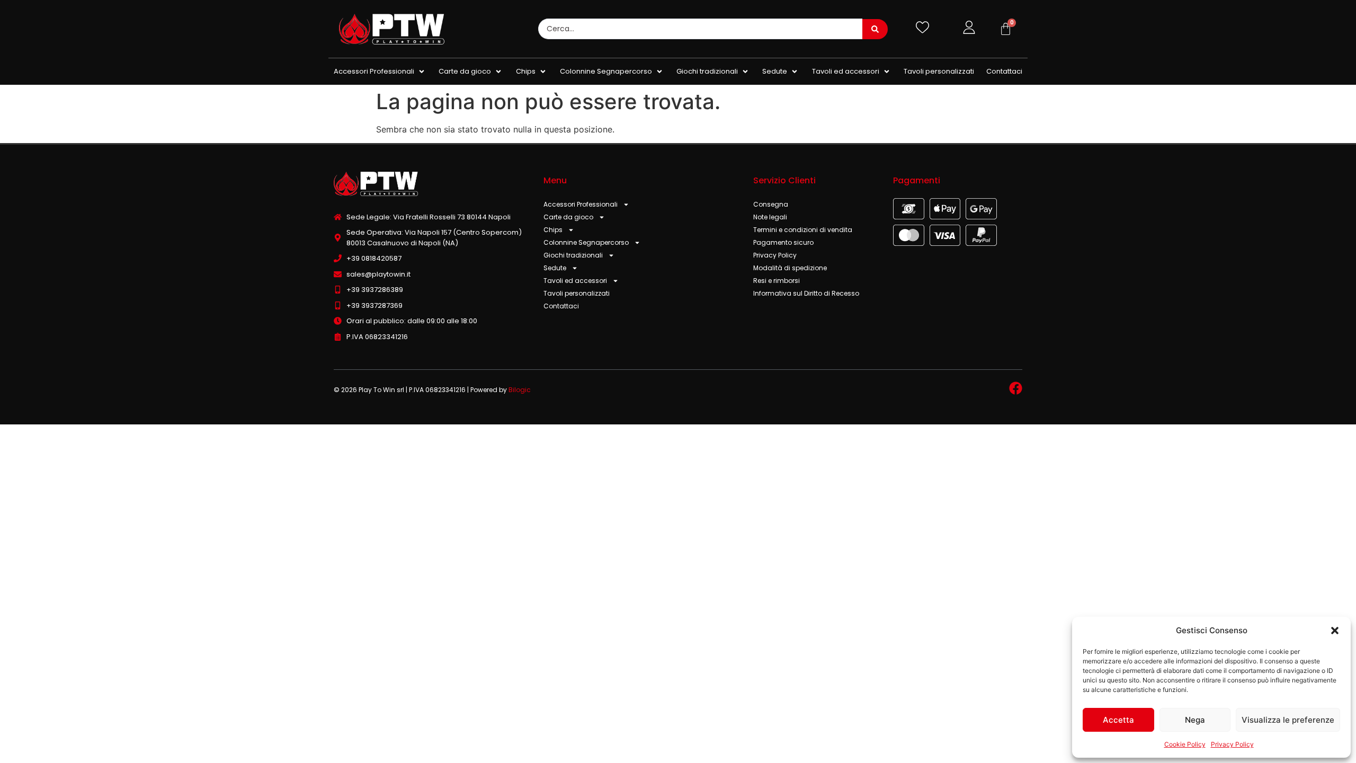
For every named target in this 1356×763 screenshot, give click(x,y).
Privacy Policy (1232, 744)
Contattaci (561, 305)
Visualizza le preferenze (1288, 720)
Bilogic (519, 389)
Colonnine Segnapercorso (586, 242)
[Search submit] (875, 29)
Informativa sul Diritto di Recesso (806, 293)
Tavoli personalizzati (576, 293)
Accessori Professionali (580, 204)
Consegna (770, 204)
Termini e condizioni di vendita (802, 229)
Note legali (770, 216)
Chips (553, 229)
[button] (1335, 630)
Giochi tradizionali (573, 255)
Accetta (1118, 720)
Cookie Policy (1185, 744)
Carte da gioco (568, 216)
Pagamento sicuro (783, 242)
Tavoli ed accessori (575, 280)
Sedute (554, 267)
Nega (1195, 720)
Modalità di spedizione (790, 267)
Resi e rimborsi (776, 280)
